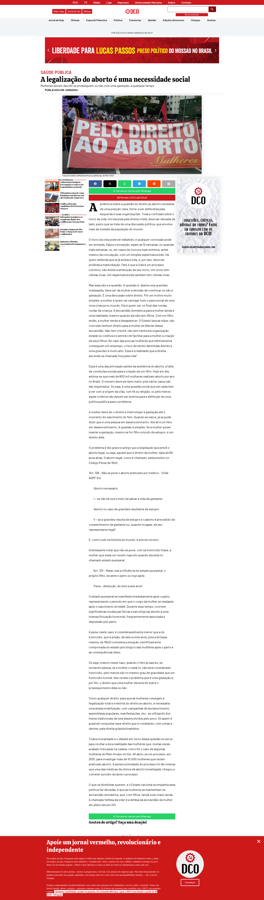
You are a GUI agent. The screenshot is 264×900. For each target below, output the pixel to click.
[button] (259, 841)
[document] (132, 450)
